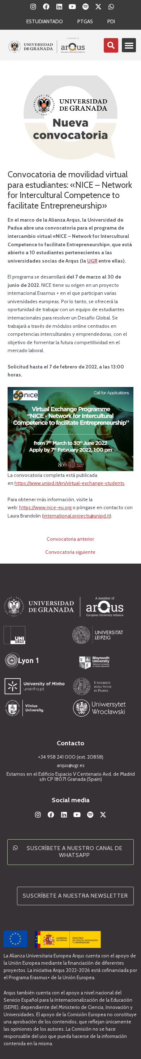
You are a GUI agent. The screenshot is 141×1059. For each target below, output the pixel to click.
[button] (129, 45)
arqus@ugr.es (71, 765)
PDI (111, 21)
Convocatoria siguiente (70, 552)
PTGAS (85, 21)
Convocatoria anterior (70, 539)
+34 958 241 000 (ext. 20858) (70, 757)
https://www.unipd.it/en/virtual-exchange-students (69, 483)
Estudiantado (44, 21)
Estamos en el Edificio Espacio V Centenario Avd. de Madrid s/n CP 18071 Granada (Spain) (71, 776)
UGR (92, 261)
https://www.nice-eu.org (45, 507)
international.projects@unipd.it (76, 516)
